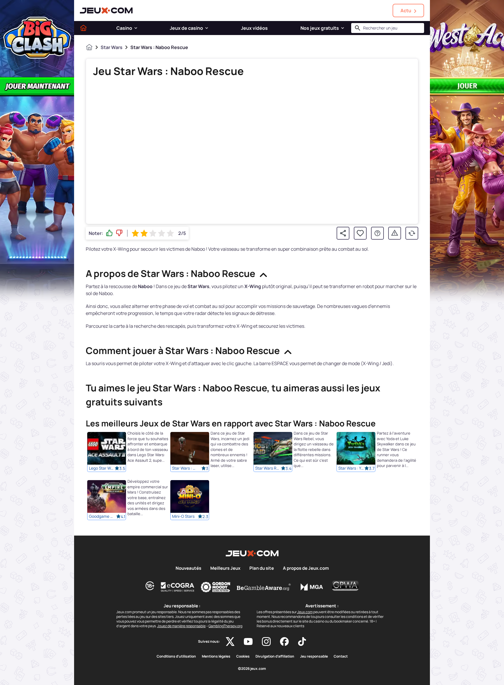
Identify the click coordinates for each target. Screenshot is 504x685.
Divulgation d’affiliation (275, 656)
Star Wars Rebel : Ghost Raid (268, 468)
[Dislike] (119, 233)
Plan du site (261, 568)
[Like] (109, 233)
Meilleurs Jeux (225, 568)
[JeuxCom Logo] (106, 10)
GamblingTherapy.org (225, 625)
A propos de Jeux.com (306, 568)
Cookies (243, 656)
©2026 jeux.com (252, 668)
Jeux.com (305, 611)
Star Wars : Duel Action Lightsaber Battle (185, 468)
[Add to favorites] (360, 233)
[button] (135, 28)
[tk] (302, 641)
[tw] (230, 641)
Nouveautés (188, 568)
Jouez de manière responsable (181, 625)
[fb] (284, 641)
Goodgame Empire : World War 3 (102, 516)
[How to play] (377, 233)
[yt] (248, 641)
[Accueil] (83, 28)
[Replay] (411, 233)
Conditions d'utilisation (176, 656)
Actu (405, 10)
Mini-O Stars (183, 516)
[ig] (266, 641)
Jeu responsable (314, 656)
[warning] (394, 233)
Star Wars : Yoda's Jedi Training (351, 468)
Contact (341, 656)
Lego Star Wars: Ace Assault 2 (102, 468)
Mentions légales (216, 656)
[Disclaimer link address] (177, 587)
